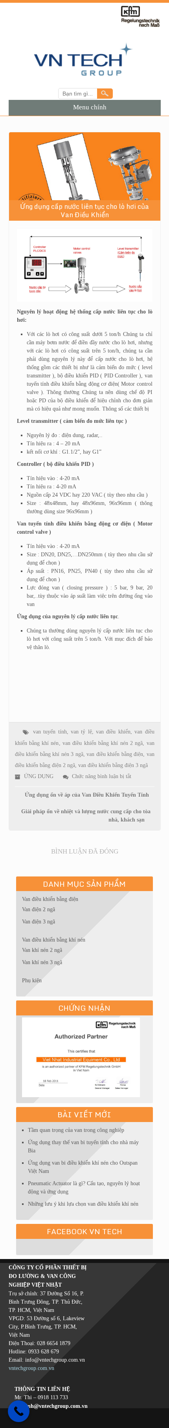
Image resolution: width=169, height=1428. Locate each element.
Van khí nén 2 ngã (42, 950)
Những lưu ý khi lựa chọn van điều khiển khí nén (83, 1204)
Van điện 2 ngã (38, 909)
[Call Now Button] (18, 1411)
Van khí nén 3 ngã (42, 962)
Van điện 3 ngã (38, 922)
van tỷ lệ (81, 732)
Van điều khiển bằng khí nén (53, 940)
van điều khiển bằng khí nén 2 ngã (102, 743)
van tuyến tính (50, 732)
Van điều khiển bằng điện (50, 899)
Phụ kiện (32, 980)
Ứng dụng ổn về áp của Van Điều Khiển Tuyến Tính (87, 795)
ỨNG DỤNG (38, 776)
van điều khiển (113, 732)
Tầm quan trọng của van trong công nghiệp (76, 1130)
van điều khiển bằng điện (114, 754)
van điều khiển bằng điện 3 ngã (113, 765)
